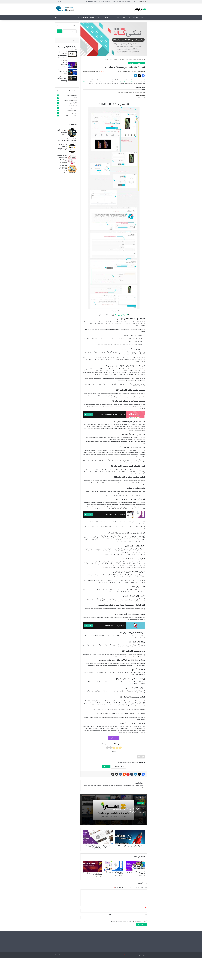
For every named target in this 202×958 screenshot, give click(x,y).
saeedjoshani (141, 71)
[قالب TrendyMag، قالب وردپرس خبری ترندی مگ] (135, 866)
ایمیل (145, 914)
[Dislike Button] (139, 756)
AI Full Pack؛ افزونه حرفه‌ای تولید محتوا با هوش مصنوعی (62, 78)
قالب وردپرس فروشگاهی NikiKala (124, 762)
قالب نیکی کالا (86, 81)
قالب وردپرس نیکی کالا (139, 80)
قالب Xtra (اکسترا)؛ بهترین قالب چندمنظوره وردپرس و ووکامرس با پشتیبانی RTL (62, 55)
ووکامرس (115, 81)
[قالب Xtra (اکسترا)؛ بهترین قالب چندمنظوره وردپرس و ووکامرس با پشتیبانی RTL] (72, 54)
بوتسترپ (73, 113)
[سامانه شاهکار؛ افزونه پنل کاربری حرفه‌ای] (72, 72)
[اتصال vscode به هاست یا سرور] (72, 65)
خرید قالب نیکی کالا (114, 738)
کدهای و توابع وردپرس (70, 100)
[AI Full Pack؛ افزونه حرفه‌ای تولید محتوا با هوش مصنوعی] (72, 78)
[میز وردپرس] (140, 9)
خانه (143, 59)
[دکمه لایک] (143, 756)
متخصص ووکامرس (117, 1)
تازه (74, 40)
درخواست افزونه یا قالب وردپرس (90, 1)
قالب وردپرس (129, 59)
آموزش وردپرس (72, 105)
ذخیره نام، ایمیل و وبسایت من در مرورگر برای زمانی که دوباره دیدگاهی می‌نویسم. (128, 921)
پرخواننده (61, 40)
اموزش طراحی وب (71, 110)
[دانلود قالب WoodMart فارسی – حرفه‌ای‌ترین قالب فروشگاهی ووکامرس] (72, 159)
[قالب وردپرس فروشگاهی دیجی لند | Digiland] (113, 866)
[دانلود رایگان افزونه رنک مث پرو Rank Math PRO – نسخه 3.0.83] (72, 169)
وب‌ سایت (110, 914)
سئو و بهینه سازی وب (70, 115)
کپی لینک (106, 766)
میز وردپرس (133, 1)
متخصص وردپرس (126, 1)
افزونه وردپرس (121, 81)
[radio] (120, 748)
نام (146, 907)
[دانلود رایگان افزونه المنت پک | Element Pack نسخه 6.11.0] (92, 866)
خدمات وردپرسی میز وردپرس (105, 1)
